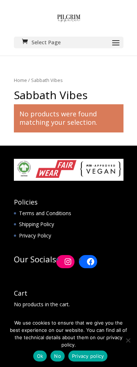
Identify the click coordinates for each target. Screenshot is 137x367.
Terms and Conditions (45, 213)
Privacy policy (88, 356)
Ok (40, 356)
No (57, 356)
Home (20, 80)
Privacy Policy (35, 235)
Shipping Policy (36, 224)
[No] (128, 340)
